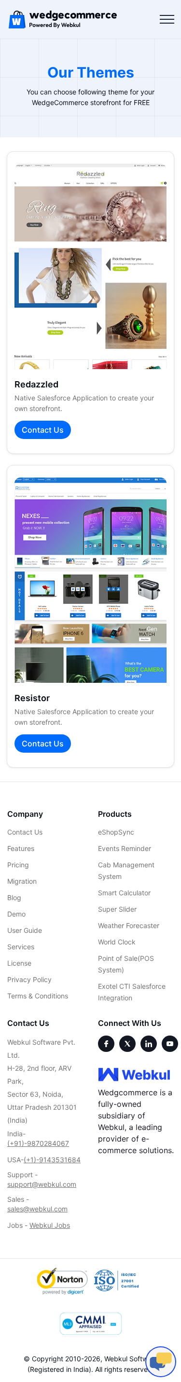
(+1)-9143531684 (52, 1160)
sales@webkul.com (37, 1209)
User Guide (24, 930)
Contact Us (43, 430)
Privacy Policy (29, 979)
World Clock (117, 942)
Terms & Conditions (37, 996)
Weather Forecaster (128, 925)
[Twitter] (127, 1044)
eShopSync (116, 832)
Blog (14, 897)
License (19, 963)
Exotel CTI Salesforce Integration (132, 992)
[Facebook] (106, 1044)
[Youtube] (170, 1044)
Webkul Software (131, 1359)
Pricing (18, 865)
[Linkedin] (148, 1044)
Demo (16, 914)
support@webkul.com (41, 1184)
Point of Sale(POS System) (126, 964)
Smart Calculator (124, 893)
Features (20, 848)
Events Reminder (124, 848)
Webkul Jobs (49, 1225)
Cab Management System (126, 870)
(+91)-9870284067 (38, 1143)
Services (20, 947)
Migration (22, 881)
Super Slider (117, 909)
